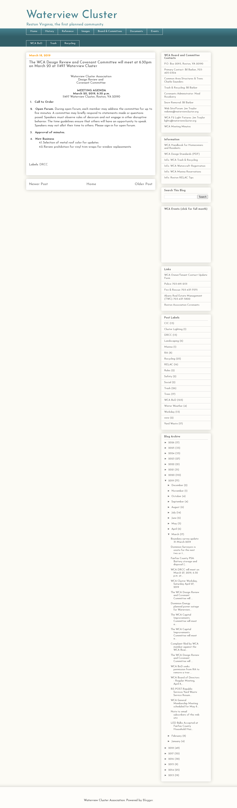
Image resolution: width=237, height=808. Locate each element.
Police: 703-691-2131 (175, 284)
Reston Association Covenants (181, 305)
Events (155, 31)
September (178, 501)
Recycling (69, 43)
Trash (53, 43)
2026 (171, 442)
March (175, 534)
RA (166, 353)
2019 (171, 480)
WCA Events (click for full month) (185, 209)
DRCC (43, 164)
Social (167, 382)
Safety (168, 376)
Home (33, 31)
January (176, 741)
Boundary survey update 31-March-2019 (184, 540)
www (166, 418)
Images (85, 31)
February (176, 736)
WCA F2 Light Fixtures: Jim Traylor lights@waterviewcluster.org (184, 119)
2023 (171, 458)
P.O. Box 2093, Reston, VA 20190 (183, 63)
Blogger (148, 800)
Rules (167, 370)
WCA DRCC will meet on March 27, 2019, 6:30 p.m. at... (185, 572)
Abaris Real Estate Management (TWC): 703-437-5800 (183, 297)
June (174, 518)
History (49, 31)
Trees (167, 394)
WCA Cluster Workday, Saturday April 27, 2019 (184, 584)
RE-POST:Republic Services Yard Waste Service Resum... (184, 692)
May (174, 523)
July (173, 512)
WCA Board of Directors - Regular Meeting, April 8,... (185, 680)
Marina (168, 347)
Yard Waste (171, 423)
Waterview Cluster (71, 15)
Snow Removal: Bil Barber (178, 102)
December (177, 485)
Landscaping (171, 341)
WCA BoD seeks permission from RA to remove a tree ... (185, 669)
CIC (166, 323)
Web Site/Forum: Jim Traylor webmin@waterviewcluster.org (181, 110)
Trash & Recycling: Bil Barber (180, 87)
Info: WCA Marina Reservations (182, 171)
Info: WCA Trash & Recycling (181, 160)
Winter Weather (173, 406)
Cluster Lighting (173, 329)
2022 (171, 464)
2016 (171, 759)
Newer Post (38, 184)
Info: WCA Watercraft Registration (184, 166)
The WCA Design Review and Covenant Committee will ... (185, 595)
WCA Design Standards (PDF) (182, 154)
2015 (171, 764)
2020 (171, 475)
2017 (171, 753)
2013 (171, 775)
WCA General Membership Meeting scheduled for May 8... (185, 703)
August (175, 507)
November (177, 491)
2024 (171, 453)
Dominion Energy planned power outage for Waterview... (185, 606)
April (174, 529)
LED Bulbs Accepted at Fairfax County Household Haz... (184, 726)
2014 (171, 770)
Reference (68, 31)
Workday (169, 412)
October (176, 496)
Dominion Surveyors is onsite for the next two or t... (183, 550)
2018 (171, 748)
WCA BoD (36, 43)
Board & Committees (110, 31)
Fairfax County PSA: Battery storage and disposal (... (184, 561)
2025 (171, 448)
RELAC (168, 364)
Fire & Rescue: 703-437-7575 (181, 290)
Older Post (143, 184)
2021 (171, 469)
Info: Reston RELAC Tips (178, 177)
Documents (136, 31)
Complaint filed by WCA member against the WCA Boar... (184, 647)
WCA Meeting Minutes (177, 126)
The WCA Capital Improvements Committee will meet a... (184, 619)
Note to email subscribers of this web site (185, 714)
